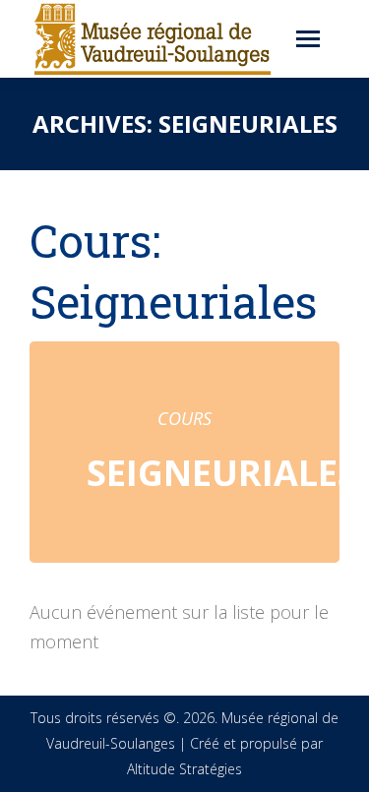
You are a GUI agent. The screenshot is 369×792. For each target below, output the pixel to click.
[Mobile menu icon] (308, 39)
